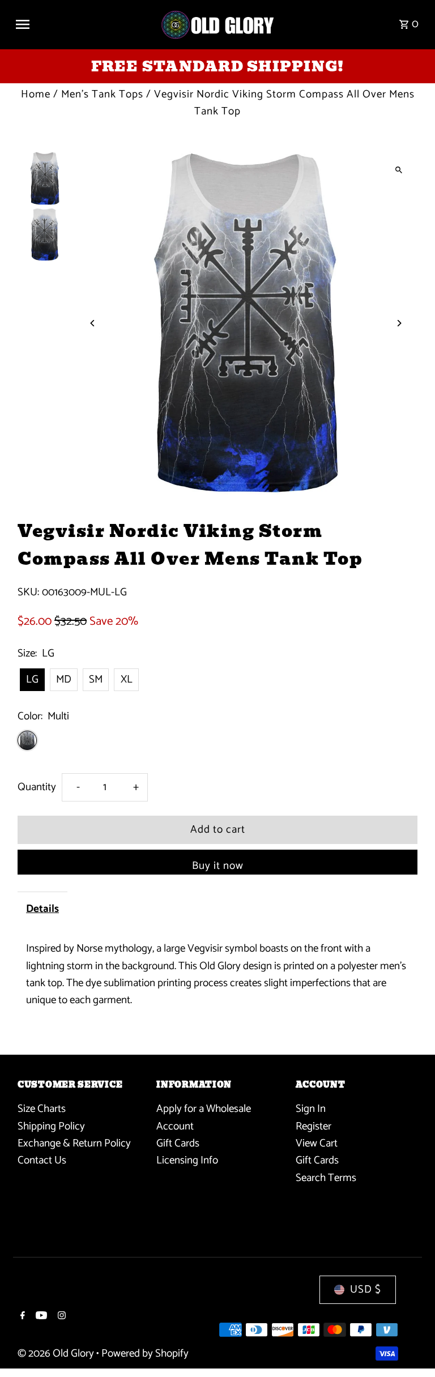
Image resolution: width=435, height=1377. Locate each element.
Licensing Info (187, 1160)
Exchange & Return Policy (74, 1143)
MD (63, 679)
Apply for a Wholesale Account (203, 1117)
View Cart (317, 1143)
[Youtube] (40, 1317)
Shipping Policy (51, 1126)
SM (96, 679)
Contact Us (42, 1160)
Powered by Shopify (145, 1353)
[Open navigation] (83, 24)
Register (313, 1126)
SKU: (28, 592)
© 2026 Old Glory (57, 1353)
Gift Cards (177, 1143)
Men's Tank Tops (102, 94)
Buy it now (218, 866)
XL (127, 679)
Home (35, 94)
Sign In (311, 1109)
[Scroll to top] (411, 1347)
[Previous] (92, 323)
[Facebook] (21, 1317)
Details (42, 909)
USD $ (365, 1289)
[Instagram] (60, 1317)
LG (32, 679)
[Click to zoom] (399, 169)
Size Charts (42, 1109)
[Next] (399, 323)
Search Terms (326, 1178)
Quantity (37, 787)
